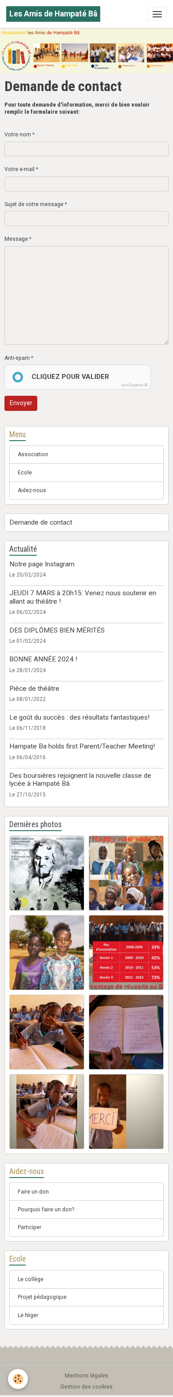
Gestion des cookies (86, 1387)
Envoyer (21, 402)
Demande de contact (40, 522)
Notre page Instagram (42, 564)
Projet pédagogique (42, 1297)
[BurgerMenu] (157, 14)
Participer (29, 1227)
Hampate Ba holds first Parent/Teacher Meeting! (82, 746)
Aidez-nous (32, 490)
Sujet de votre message (33, 204)
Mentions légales (86, 1376)
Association (33, 454)
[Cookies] (18, 1379)
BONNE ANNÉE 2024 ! (43, 659)
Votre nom (17, 134)
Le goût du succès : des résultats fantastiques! (79, 717)
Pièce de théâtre (34, 689)
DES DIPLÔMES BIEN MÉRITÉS (57, 630)
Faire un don (33, 1192)
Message (16, 239)
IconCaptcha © (134, 385)
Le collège (30, 1279)
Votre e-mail (19, 169)
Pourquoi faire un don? (46, 1209)
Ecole (25, 473)
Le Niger (28, 1315)
